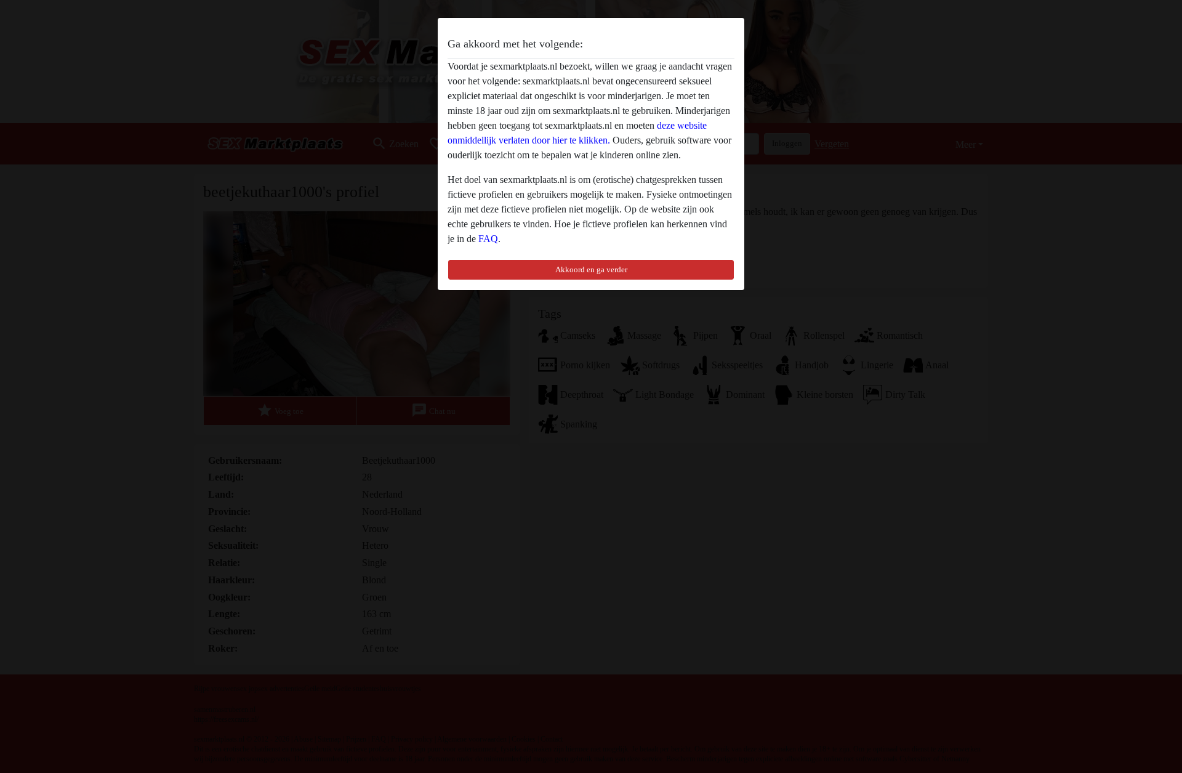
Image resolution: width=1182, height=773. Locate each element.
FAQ (488, 238)
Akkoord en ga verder (591, 269)
